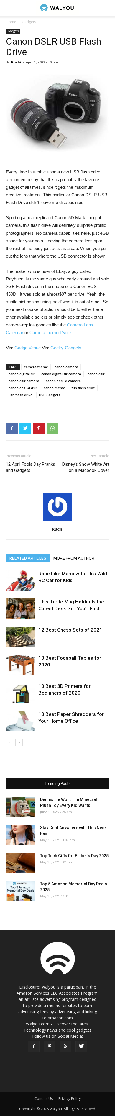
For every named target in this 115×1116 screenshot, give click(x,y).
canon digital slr (22, 374)
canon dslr (96, 374)
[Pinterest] (49, 1046)
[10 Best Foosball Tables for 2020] (20, 665)
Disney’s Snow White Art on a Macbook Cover (85, 467)
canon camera (66, 367)
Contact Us (43, 1098)
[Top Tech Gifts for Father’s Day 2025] (20, 863)
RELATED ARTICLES (27, 558)
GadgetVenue (27, 347)
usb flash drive (20, 395)
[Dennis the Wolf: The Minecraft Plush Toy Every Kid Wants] (20, 807)
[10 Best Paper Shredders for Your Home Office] (20, 721)
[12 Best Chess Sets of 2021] (20, 637)
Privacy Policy (69, 1098)
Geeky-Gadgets (65, 347)
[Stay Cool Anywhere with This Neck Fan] (20, 835)
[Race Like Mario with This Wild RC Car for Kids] (20, 580)
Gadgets (29, 21)
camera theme (36, 367)
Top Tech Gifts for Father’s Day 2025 (74, 855)
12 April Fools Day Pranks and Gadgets (30, 467)
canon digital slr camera (61, 374)
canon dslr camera (24, 381)
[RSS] (65, 1046)
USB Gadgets (49, 395)
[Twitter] (81, 1046)
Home (11, 21)
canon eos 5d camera (63, 381)
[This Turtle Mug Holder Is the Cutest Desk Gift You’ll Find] (20, 608)
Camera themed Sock (50, 332)
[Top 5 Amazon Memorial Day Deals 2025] (20, 891)
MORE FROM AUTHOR (73, 558)
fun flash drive (83, 388)
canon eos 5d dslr (23, 388)
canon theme (54, 388)
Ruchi (16, 62)
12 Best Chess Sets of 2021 (70, 630)
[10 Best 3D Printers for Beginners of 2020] (20, 693)
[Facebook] (34, 1046)
